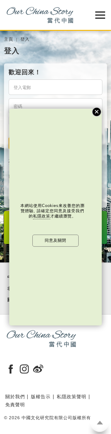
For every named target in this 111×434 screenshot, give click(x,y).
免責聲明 (15, 404)
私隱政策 (41, 216)
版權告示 (41, 396)
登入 (25, 39)
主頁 (8, 39)
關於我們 (15, 396)
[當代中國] (40, 15)
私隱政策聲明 (71, 396)
